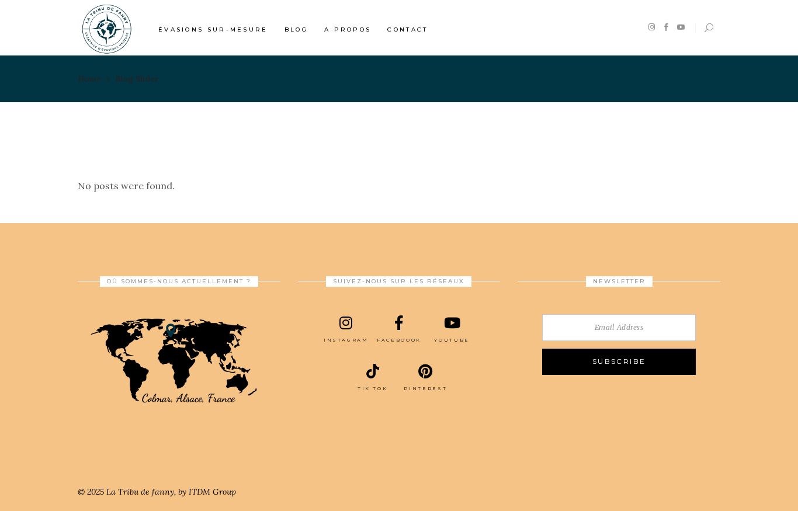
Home (89, 79)
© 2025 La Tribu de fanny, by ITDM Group (157, 491)
